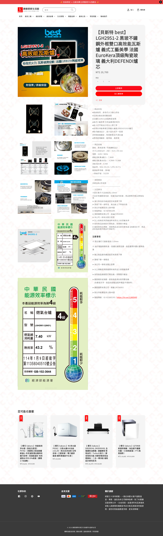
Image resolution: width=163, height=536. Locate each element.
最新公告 (82, 16)
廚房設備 (50, 16)
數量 (97, 78)
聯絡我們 (104, 16)
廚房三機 (28, 16)
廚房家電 (39, 16)
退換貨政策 (87, 531)
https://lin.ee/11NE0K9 (127, 297)
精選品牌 (71, 16)
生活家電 (60, 16)
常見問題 (93, 16)
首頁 (20, 16)
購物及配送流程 (69, 531)
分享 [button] (100, 100)
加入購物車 (118, 93)
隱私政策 (79, 531)
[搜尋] (72, 10)
